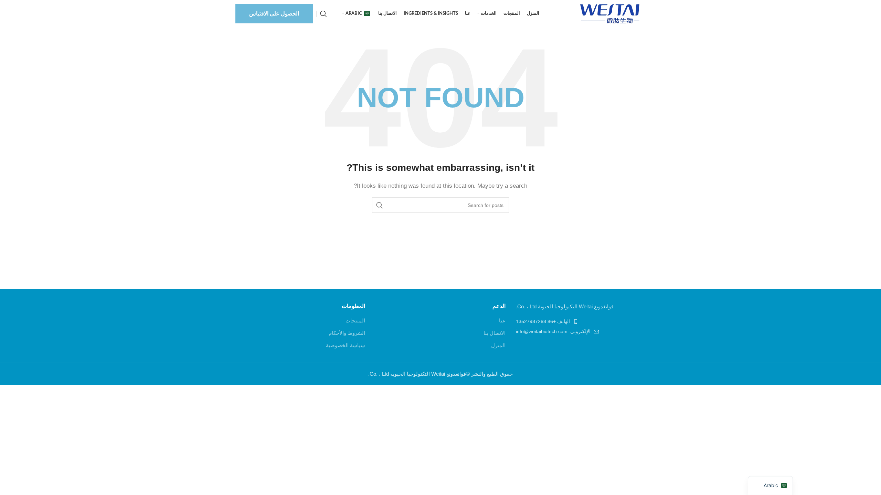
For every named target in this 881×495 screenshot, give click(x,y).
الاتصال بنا (495, 333)
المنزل (498, 345)
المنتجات (355, 320)
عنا (502, 320)
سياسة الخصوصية (345, 345)
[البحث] (323, 14)
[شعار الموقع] (611, 13)
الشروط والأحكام (347, 333)
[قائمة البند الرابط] (581, 321)
